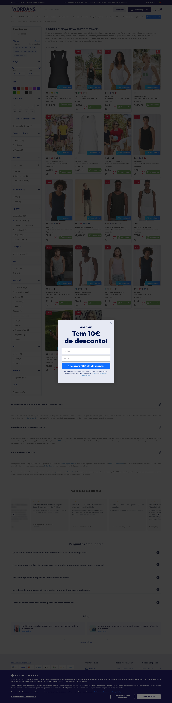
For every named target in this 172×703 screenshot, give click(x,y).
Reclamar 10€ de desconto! (86, 366)
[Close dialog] (111, 323)
